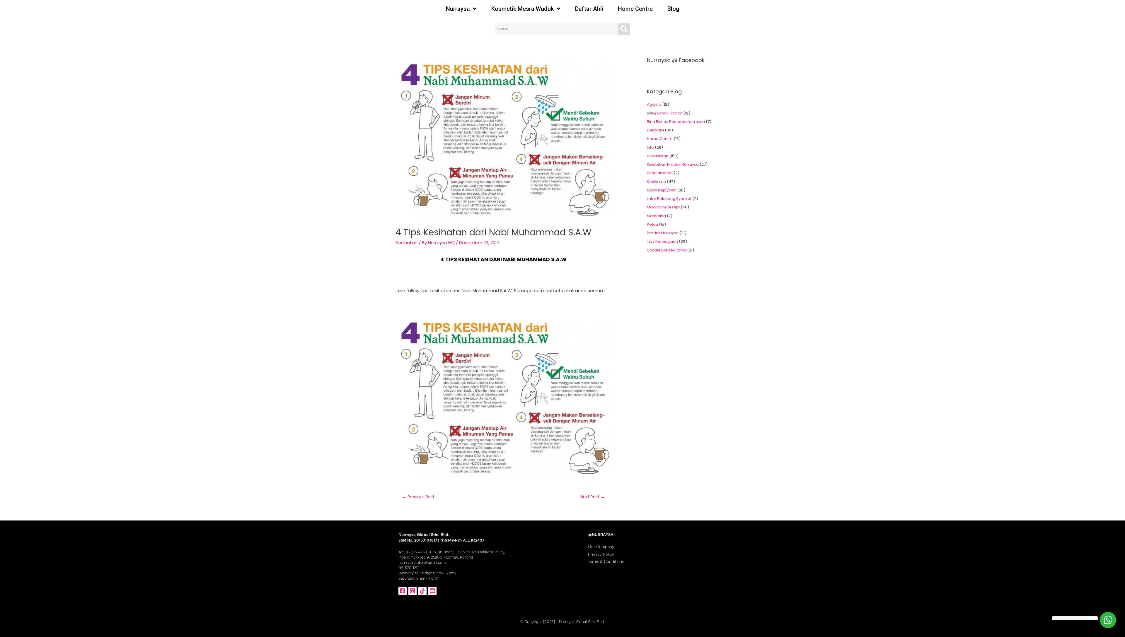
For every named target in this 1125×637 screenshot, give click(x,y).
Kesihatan (406, 242)
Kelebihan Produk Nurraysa (673, 164)
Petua (652, 224)
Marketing (656, 216)
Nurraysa (458, 8)
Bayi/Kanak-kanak (664, 113)
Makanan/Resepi (663, 207)
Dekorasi (655, 130)
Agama (654, 104)
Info (650, 147)
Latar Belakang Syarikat (669, 198)
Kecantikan (657, 156)
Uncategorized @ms (666, 250)
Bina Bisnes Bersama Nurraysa (676, 121)
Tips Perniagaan (662, 241)
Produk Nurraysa (663, 233)
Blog (673, 8)
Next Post (592, 497)
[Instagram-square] (412, 591)
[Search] (624, 29)
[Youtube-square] (432, 591)
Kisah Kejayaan (661, 190)
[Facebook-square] (402, 591)
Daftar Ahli (589, 8)
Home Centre (635, 8)
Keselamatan (660, 173)
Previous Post (418, 497)
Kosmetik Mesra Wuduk (522, 8)
